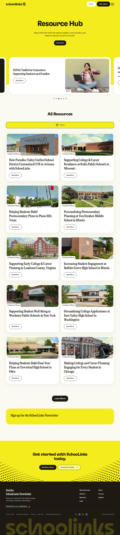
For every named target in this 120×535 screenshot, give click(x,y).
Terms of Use (10, 514)
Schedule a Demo (48, 467)
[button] (54, 98)
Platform (82, 494)
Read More (19, 80)
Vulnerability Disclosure (53, 514)
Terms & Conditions (22, 514)
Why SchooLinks (85, 490)
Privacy (33, 514)
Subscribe (60, 43)
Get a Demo (103, 4)
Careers (101, 494)
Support (101, 497)
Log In (91, 4)
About (100, 490)
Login (81, 501)
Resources (83, 497)
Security (40, 514)
